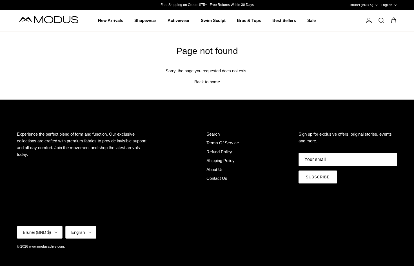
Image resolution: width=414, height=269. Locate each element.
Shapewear (145, 20)
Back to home (207, 81)
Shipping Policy (220, 160)
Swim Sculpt (213, 20)
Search (213, 134)
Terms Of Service (222, 142)
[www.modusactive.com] (52, 21)
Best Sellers (284, 20)
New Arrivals (110, 20)
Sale (311, 20)
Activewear (179, 20)
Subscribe (318, 177)
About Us (215, 169)
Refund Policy (219, 151)
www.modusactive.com (46, 246)
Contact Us (216, 178)
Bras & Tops (249, 20)
